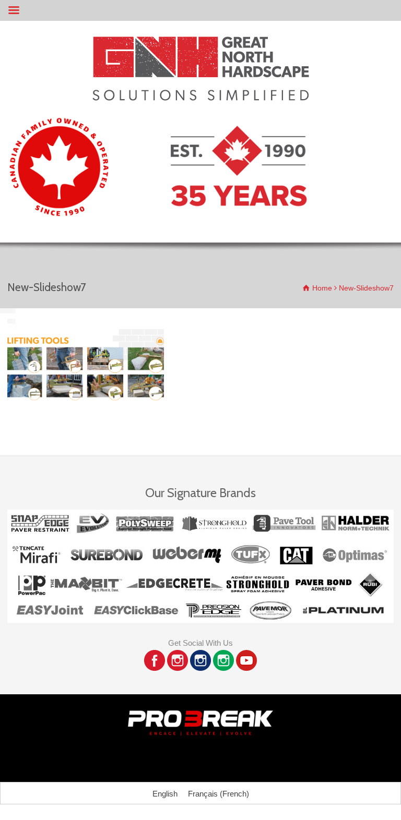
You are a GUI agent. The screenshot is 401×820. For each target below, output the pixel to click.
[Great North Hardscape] (200, 97)
